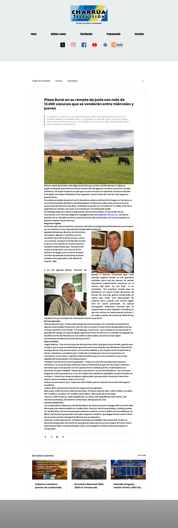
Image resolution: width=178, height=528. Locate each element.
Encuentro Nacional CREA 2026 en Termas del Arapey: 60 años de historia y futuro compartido (89, 486)
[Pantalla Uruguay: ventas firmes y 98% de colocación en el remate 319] (128, 470)
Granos (58, 81)
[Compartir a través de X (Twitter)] (51, 437)
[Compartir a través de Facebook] (45, 437)
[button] (143, 81)
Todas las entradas (41, 81)
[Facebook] (84, 45)
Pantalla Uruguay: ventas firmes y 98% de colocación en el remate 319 (128, 486)
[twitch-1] (105, 45)
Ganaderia (72, 81)
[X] (62, 45)
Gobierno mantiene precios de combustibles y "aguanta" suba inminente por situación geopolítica (49, 486)
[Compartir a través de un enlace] (63, 437)
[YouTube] (94, 45)
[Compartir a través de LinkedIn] (57, 437)
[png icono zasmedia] (117, 45)
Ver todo (142, 455)
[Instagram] (73, 45)
